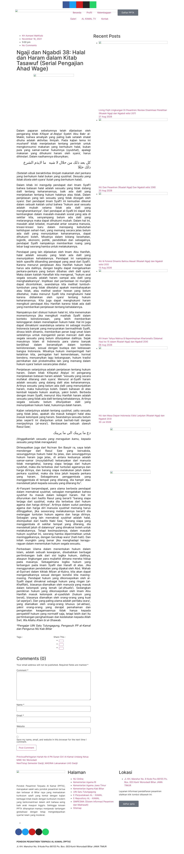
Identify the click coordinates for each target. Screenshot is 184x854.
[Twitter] (72, 4)
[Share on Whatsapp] (61, 648)
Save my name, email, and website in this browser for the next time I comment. (51, 741)
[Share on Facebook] (61, 641)
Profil (89, 12)
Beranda (77, 12)
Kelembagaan (104, 12)
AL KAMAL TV (89, 18)
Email (20, 715)
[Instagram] (86, 4)
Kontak (104, 18)
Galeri (73, 18)
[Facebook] (66, 4)
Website (21, 726)
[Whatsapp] (93, 4)
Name (20, 705)
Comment (22, 670)
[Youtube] (79, 4)
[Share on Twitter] (61, 644)
